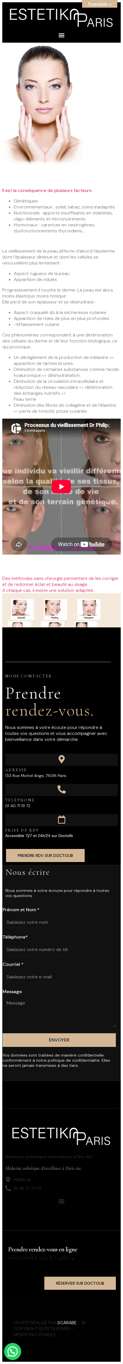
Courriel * (13, 964)
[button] (61, 35)
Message (12, 992)
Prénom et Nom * (21, 910)
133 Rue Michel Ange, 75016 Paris (35, 775)
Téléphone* (15, 937)
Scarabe (67, 1323)
